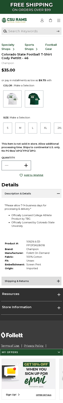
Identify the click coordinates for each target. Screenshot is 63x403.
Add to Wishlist (33, 175)
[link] (50, 21)
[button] (58, 21)
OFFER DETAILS (43, 395)
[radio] (12, 99)
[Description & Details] (31, 193)
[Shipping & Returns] (31, 281)
